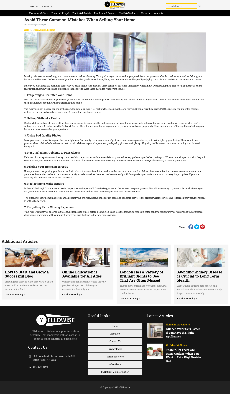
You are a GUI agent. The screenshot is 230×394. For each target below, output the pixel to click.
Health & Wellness (128, 13)
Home (27, 29)
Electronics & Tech (38, 13)
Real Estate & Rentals (104, 13)
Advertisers (115, 364)
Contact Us (47, 6)
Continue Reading (14, 294)
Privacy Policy (115, 348)
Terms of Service (115, 356)
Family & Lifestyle (81, 13)
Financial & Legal (60, 13)
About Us (34, 6)
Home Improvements (152, 13)
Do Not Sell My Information (115, 371)
